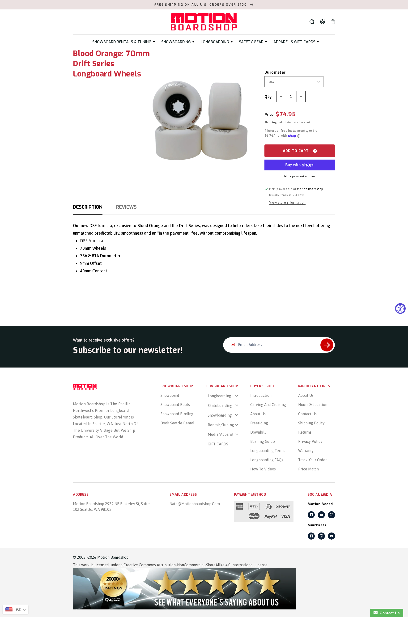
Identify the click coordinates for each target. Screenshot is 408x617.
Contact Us (307, 414)
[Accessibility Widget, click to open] (400, 308)
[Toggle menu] (237, 395)
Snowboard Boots (175, 404)
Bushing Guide (262, 441)
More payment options (299, 176)
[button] (123, 42)
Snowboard (170, 395)
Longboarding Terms (267, 450)
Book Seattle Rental (177, 423)
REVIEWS (126, 207)
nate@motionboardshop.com (195, 504)
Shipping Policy (311, 423)
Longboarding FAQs (266, 460)
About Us (258, 414)
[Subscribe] (326, 344)
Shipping (270, 122)
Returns (304, 432)
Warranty (306, 450)
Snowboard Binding (177, 414)
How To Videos (263, 469)
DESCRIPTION (87, 207)
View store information (287, 202)
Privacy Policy (310, 441)
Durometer (270, 72)
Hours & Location (312, 404)
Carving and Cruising (268, 404)
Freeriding (259, 423)
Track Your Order (312, 460)
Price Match (308, 469)
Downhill (258, 432)
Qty (268, 96)
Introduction (261, 395)
